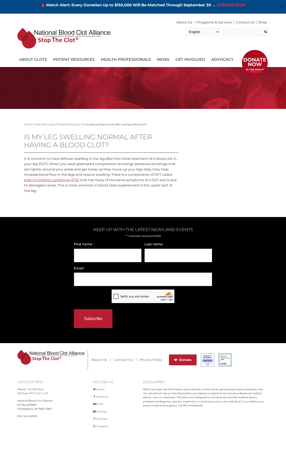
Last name (154, 244)
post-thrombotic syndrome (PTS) (51, 180)
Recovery (49, 124)
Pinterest (101, 418)
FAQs (37, 124)
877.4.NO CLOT (38, 393)
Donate (185, 360)
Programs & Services (214, 22)
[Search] (265, 32)
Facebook (102, 396)
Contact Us (245, 22)
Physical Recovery (68, 124)
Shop (262, 22)
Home (28, 124)
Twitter (100, 389)
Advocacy (222, 59)
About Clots (33, 59)
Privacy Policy (151, 360)
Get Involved (190, 59)
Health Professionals (126, 59)
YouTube (101, 411)
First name (84, 244)
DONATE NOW (231, 5)
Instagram (102, 426)
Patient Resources (74, 59)
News (163, 59)
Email (79, 268)
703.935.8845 (35, 389)
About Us (184, 22)
